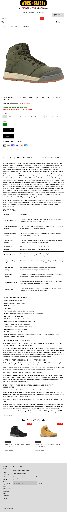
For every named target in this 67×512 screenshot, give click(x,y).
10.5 (36, 116)
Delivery (5, 486)
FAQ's (4, 477)
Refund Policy (7, 488)
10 (31, 116)
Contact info (6, 491)
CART (57, 15)
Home (4, 26)
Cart (59, 22)
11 (41, 116)
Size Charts (6, 474)
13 (52, 116)
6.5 (10, 116)
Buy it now (8, 136)
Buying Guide (6, 484)
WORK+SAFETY (11, 508)
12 (46, 116)
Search (5, 472)
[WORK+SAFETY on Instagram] (34, 504)
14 (57, 116)
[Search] (42, 18)
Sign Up (40, 483)
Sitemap (5, 498)
